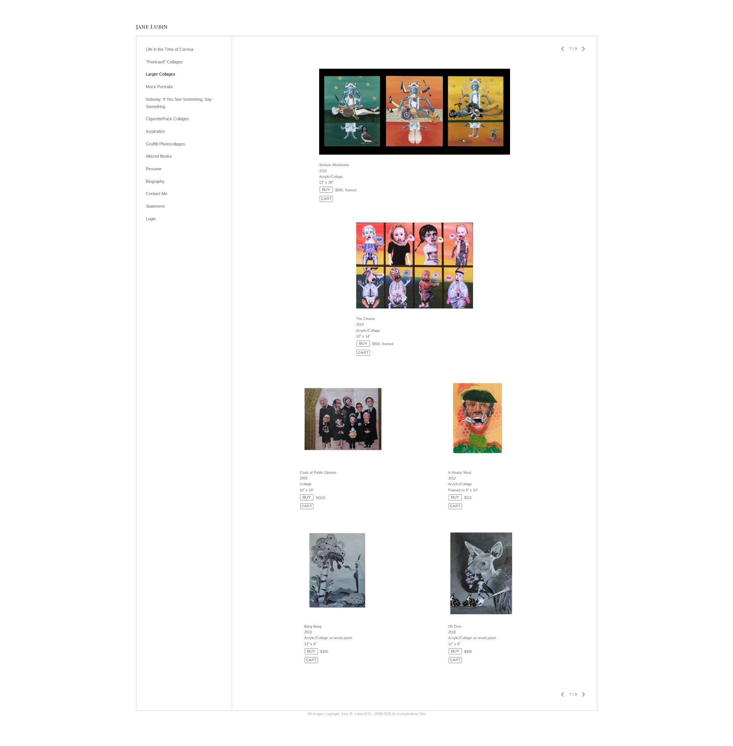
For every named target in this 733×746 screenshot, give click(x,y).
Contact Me (156, 193)
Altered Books (159, 156)
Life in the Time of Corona (169, 49)
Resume (153, 168)
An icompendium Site (409, 714)
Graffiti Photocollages (165, 144)
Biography (155, 181)
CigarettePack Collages (167, 118)
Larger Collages (160, 74)
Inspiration (155, 131)
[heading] (152, 26)
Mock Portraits (159, 86)
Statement (155, 206)
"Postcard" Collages (164, 62)
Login (151, 218)
